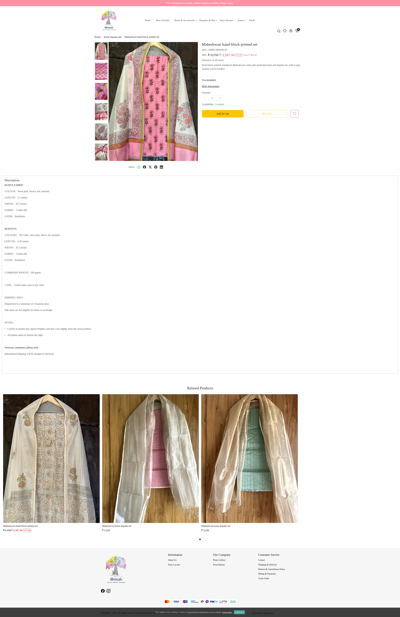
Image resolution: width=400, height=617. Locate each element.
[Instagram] (108, 591)
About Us (172, 560)
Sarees (241, 20)
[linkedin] (161, 167)
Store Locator (174, 565)
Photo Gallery (219, 560)
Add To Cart (222, 113)
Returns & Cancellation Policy (271, 569)
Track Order (263, 578)
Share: (132, 167)
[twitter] (150, 167)
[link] (279, 31)
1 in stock (219, 104)
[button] (291, 31)
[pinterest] (156, 167)
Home (148, 20)
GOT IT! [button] (239, 612)
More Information (210, 86)
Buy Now (267, 113)
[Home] (108, 20)
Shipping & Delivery (267, 565)
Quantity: (206, 92)
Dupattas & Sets (207, 20)
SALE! (252, 20)
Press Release (219, 565)
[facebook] (144, 167)
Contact (261, 560)
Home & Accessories (184, 20)
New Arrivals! (163, 20)
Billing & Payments (267, 574)
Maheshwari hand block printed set (20, 526)
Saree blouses (226, 20)
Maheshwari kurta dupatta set (116, 526)
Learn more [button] (227, 612)
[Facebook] (102, 591)
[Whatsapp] (139, 167)
